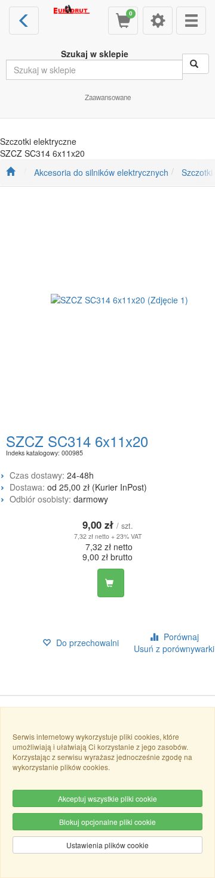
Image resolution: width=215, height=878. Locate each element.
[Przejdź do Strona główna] (10, 172)
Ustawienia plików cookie (107, 845)
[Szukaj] (195, 64)
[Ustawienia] (158, 21)
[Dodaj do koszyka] (110, 583)
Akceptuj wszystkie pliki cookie (107, 798)
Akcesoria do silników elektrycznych (101, 172)
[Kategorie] (191, 21)
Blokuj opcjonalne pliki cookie (107, 822)
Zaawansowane (108, 97)
